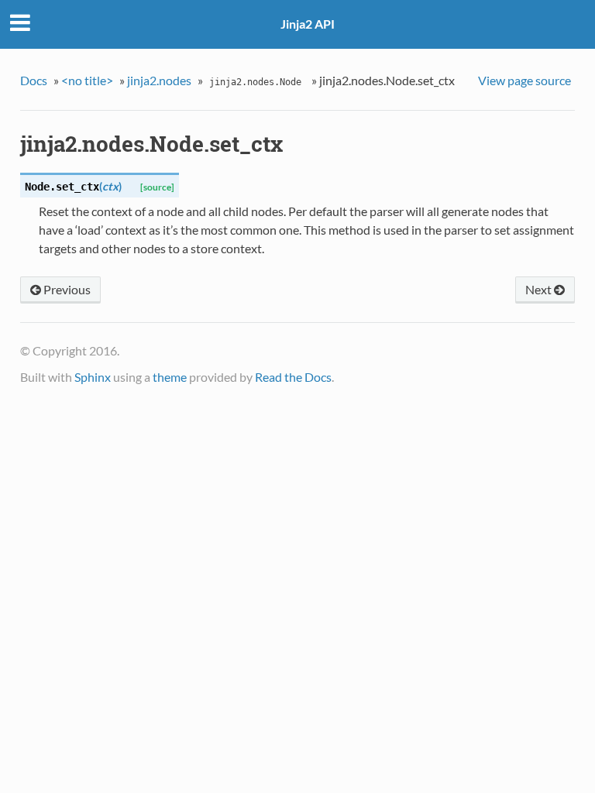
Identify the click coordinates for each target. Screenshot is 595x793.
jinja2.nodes (159, 80)
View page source (524, 80)
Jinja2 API (307, 23)
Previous (66, 289)
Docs (33, 80)
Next (539, 289)
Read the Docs (293, 376)
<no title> (87, 80)
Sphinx (92, 376)
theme (170, 376)
